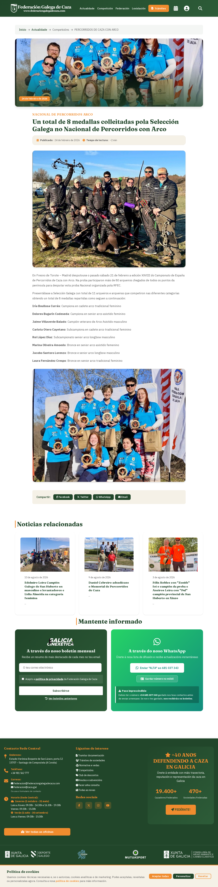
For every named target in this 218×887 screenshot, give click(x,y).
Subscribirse (61, 690)
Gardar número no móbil (159, 678)
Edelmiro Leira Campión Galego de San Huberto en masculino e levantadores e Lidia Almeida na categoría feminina (44, 590)
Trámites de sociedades (92, 760)
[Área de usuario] (187, 8)
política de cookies (67, 881)
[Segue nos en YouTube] (107, 805)
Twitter (84, 497)
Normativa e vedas (89, 765)
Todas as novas (86, 790)
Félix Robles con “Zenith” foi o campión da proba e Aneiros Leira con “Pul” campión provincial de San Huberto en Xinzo (172, 590)
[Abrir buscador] (200, 8)
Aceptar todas (160, 876)
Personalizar (183, 876)
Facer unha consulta (89, 785)
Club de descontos (88, 775)
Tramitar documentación (91, 755)
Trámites (160, 8)
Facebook (64, 497)
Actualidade (87, 8)
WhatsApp (105, 497)
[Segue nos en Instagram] (98, 805)
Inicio (22, 29)
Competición (105, 8)
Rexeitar (203, 876)
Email (124, 497)
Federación (122, 8)
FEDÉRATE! (182, 810)
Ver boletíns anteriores (63, 698)
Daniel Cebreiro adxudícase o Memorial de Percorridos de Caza (109, 586)
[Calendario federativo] (176, 8)
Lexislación (139, 8)
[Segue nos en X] (88, 805)
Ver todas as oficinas (39, 832)
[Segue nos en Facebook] (79, 805)
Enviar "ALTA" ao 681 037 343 (159, 668)
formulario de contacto (30, 791)
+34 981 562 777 (20, 773)
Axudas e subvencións (90, 780)
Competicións (86, 770)
